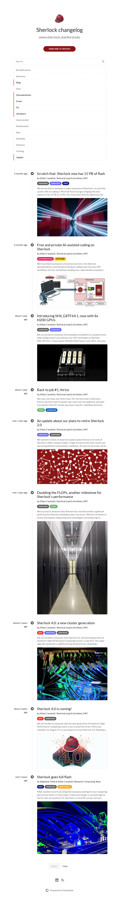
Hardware (21, 113)
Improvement (22, 120)
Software (20, 145)
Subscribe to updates (59, 49)
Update (19, 157)
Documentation (23, 95)
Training (20, 151)
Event (19, 101)
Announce (20, 76)
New (18, 132)
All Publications (23, 70)
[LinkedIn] (58, 879)
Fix (17, 107)
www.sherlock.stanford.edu (59, 37)
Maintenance (22, 126)
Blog (18, 82)
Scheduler (20, 138)
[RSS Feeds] (62, 879)
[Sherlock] (59, 19)
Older (65, 866)
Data (18, 88)
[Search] (103, 61)
